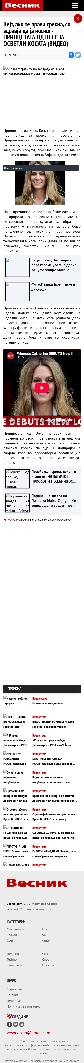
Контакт (12, 995)
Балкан (12, 935)
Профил (48, 965)
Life (44, 929)
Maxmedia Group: (44, 904)
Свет (10, 940)
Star (45, 935)
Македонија (15, 929)
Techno (12, 959)
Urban (46, 941)
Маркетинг (14, 989)
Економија (14, 965)
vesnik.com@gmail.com (28, 1032)
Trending (13, 954)
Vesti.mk (25, 909)
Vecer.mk (13, 909)
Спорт (46, 959)
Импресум (14, 1001)
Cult (45, 954)
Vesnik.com (14, 904)
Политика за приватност (24, 1006)
